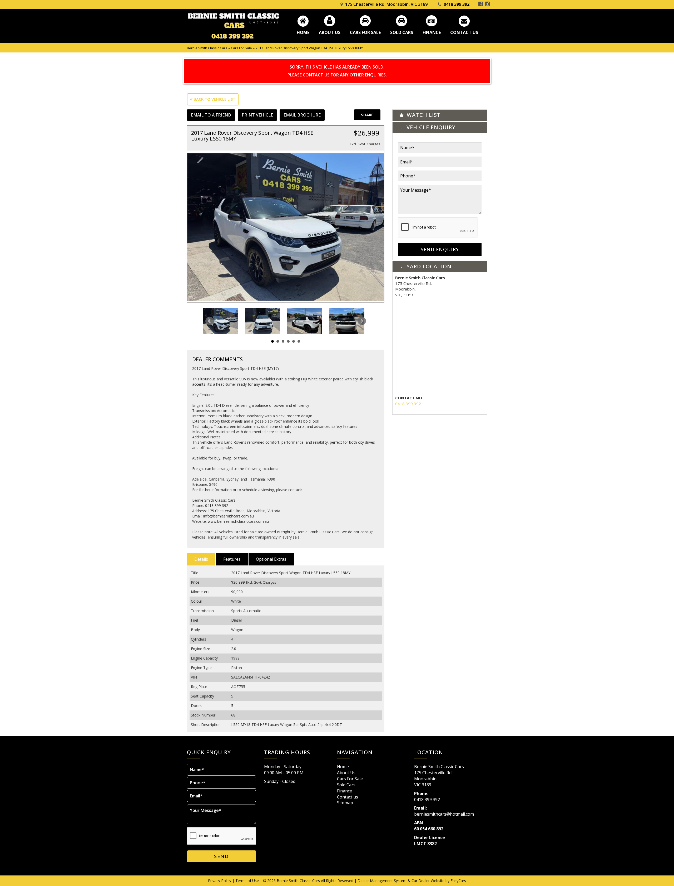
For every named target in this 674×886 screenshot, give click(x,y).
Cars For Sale (365, 32)
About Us (329, 32)
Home (303, 32)
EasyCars (458, 880)
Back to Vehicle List (213, 99)
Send (221, 856)
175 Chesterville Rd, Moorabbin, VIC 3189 (386, 4)
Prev (209, 321)
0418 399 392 (456, 4)
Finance (432, 32)
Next (362, 321)
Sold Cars (401, 32)
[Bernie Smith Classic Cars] (233, 26)
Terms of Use (247, 880)
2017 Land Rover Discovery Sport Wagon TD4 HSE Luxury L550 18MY (309, 48)
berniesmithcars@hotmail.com (444, 814)
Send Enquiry (440, 249)
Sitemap (345, 803)
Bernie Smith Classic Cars (207, 48)
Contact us (464, 32)
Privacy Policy (220, 880)
